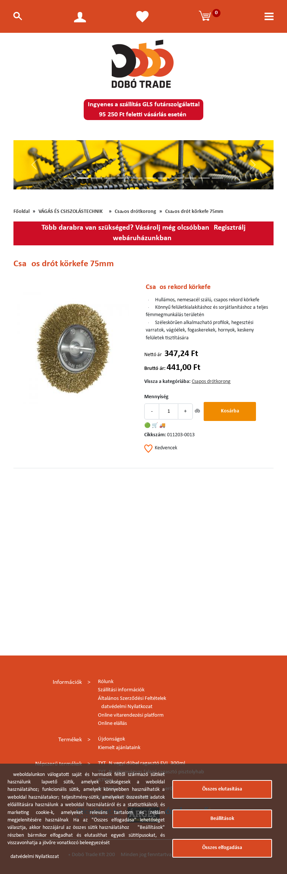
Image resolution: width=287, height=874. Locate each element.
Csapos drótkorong (135, 211)
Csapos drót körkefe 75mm (194, 211)
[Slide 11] (204, 178)
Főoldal (21, 211)
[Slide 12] (217, 178)
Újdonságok (111, 739)
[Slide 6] (136, 178)
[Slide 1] (69, 178)
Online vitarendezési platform (131, 715)
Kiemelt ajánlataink (119, 748)
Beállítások (222, 818)
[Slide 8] (163, 178)
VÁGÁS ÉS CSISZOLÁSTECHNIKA (72, 211)
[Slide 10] (190, 178)
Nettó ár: (153, 354)
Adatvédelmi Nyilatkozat (125, 707)
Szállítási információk (121, 690)
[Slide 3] (96, 178)
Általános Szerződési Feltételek (132, 698)
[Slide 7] (150, 178)
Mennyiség (156, 396)
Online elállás (112, 723)
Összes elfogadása (222, 847)
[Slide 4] (109, 178)
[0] (206, 16)
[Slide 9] (177, 178)
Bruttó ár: (155, 368)
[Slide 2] (83, 178)
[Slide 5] (123, 178)
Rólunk (106, 682)
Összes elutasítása (222, 789)
